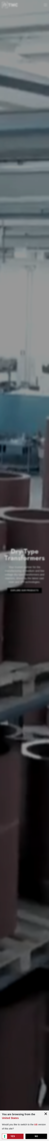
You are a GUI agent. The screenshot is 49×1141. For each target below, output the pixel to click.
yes (13, 1136)
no (36, 1136)
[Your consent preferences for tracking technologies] (4, 1136)
